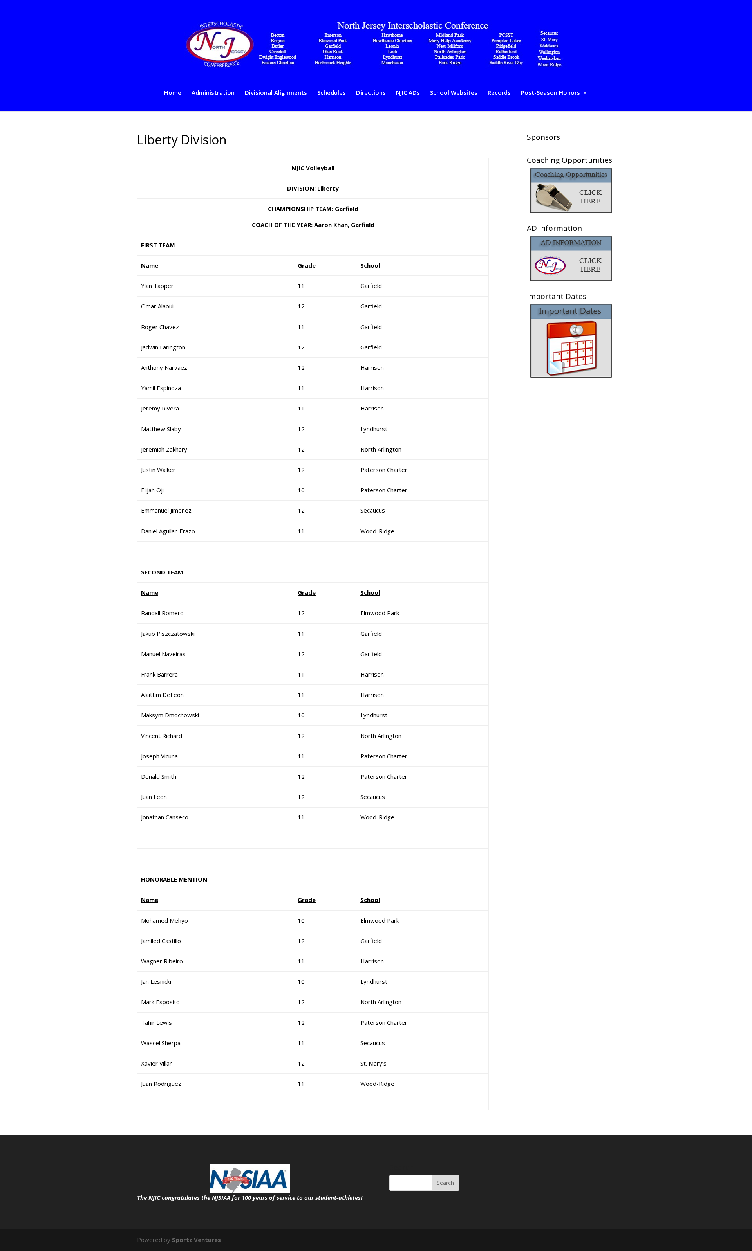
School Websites (453, 93)
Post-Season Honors (550, 93)
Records (499, 93)
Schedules (331, 93)
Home (172, 93)
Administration (213, 93)
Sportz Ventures (196, 1240)
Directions (371, 93)
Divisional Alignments (276, 93)
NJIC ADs (408, 93)
